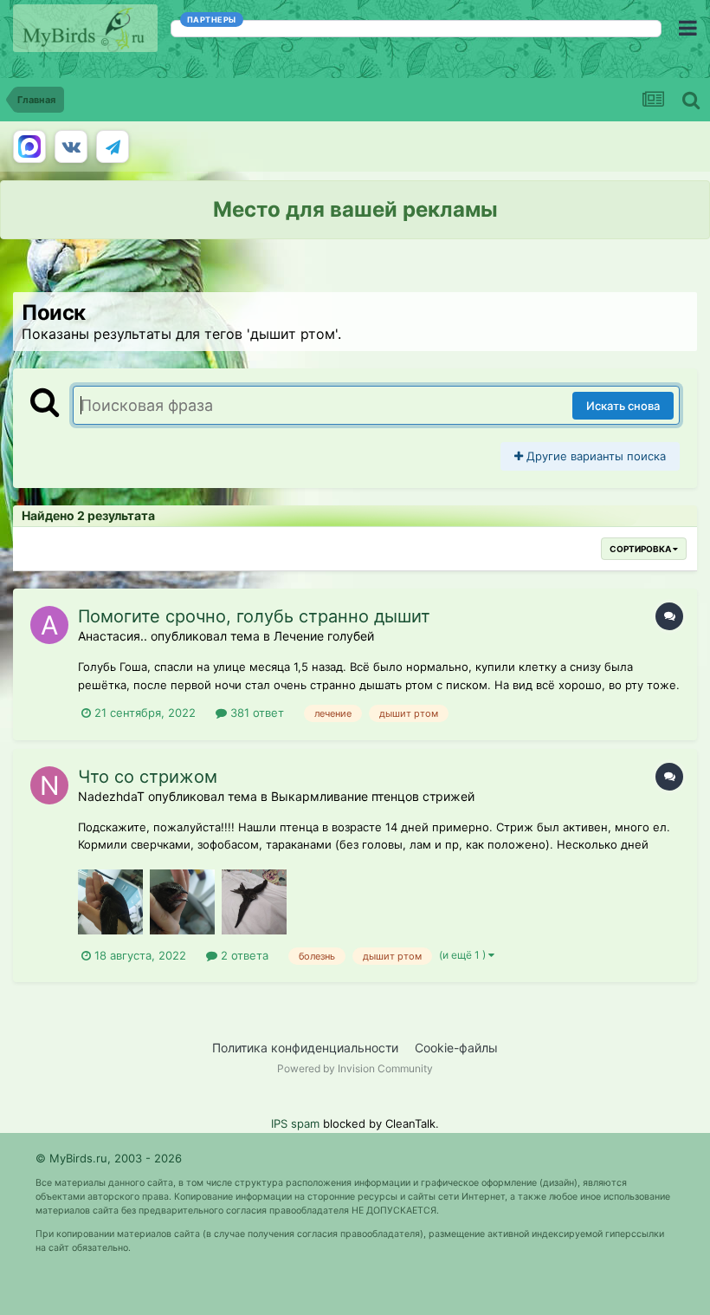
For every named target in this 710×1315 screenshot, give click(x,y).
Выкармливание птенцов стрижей (372, 796)
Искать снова (623, 406)
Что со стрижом (147, 776)
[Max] (29, 146)
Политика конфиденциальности (305, 1047)
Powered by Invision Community (355, 1068)
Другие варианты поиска (594, 456)
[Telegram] (112, 146)
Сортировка (641, 549)
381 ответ (255, 712)
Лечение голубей (324, 635)
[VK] (71, 146)
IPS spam (295, 1123)
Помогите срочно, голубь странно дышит (254, 616)
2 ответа (242, 955)
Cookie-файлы (456, 1047)
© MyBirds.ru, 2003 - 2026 (109, 1158)
